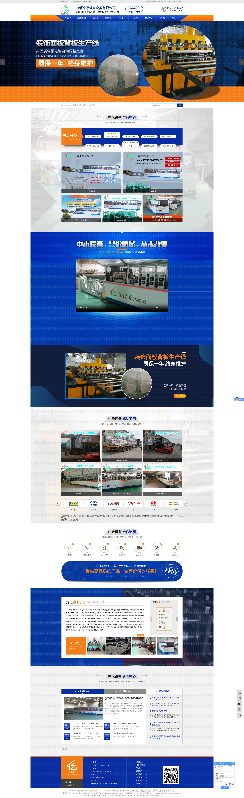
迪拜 (176, 793)
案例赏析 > (141, 771)
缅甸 (138, 795)
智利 (155, 795)
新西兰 (144, 793)
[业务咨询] (239, 692)
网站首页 (68, 18)
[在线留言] (239, 709)
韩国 (158, 793)
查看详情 (140, 635)
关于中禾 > (141, 774)
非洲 (179, 793)
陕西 (124, 793)
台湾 (170, 793)
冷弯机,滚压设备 (93, 146)
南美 (148, 793)
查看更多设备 (168, 146)
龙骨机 (111, 146)
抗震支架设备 (149, 146)
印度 (135, 795)
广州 (92, 795)
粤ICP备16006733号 (125, 791)
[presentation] (2, 62)
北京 (79, 793)
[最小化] (233, 763)
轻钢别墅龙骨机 (91, 105)
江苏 (69, 793)
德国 (161, 793)
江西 (126, 795)
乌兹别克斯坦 (98, 795)
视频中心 (108, 18)
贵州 (118, 793)
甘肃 (94, 793)
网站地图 (160, 1)
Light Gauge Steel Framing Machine (112, 135)
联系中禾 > (141, 783)
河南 (112, 793)
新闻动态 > (141, 780)
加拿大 (137, 793)
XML (169, 1)
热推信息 (147, 1)
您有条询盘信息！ (177, 1)
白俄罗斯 (143, 795)
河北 (109, 793)
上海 (75, 793)
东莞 (123, 795)
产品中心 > (141, 768)
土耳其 (109, 795)
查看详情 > (179, 396)
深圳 (132, 795)
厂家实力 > (141, 777)
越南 (86, 795)
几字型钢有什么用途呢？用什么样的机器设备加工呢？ (166, 718)
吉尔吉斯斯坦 (150, 795)
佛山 (89, 795)
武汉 (72, 793)
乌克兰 (159, 795)
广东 (100, 793)
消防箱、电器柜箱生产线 (130, 144)
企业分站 (154, 1)
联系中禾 (175, 18)
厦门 (129, 795)
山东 (173, 793)
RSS (165, 1)
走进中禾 (135, 18)
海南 (106, 793)
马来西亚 (166, 793)
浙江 (82, 793)
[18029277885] (239, 698)
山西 (97, 793)
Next (177, 619)
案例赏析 (148, 18)
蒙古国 (119, 795)
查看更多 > (73, 649)
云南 (121, 793)
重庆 (115, 793)
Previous (151, 619)
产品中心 (95, 18)
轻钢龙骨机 (130, 137)
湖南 (85, 793)
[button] (117, 97)
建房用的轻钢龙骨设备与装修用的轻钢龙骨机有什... (166, 704)
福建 (127, 793)
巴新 (115, 795)
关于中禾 (121, 18)
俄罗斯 (152, 793)
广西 (91, 793)
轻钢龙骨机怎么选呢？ (160, 731)
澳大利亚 (132, 793)
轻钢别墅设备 (81, 18)
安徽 (88, 793)
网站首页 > (141, 762)
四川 (103, 793)
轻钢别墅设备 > (142, 765)
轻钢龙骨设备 (81, 105)
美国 (140, 793)
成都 (112, 795)
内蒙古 (104, 795)
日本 (155, 793)
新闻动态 (162, 18)
